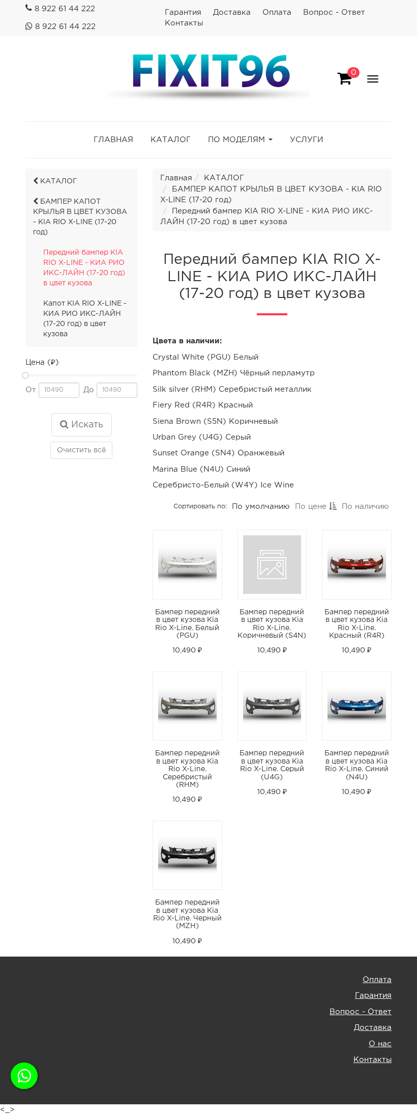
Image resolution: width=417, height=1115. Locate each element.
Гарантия (183, 12)
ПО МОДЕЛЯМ (236, 140)
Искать (86, 425)
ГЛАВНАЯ (113, 140)
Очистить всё (81, 450)
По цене (312, 506)
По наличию (365, 506)
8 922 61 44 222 (65, 9)
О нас (380, 1044)
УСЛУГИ (306, 140)
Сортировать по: (200, 506)
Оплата (276, 12)
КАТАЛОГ (171, 140)
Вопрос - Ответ (334, 12)
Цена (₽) (42, 362)
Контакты (184, 23)
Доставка (232, 12)
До (88, 390)
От (30, 390)
